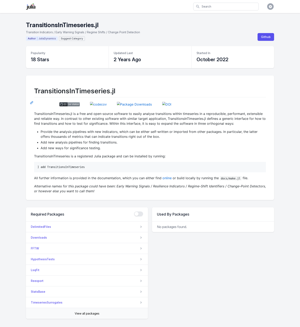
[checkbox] (138, 213)
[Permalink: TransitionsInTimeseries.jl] (32, 102)
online (167, 178)
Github (266, 37)
